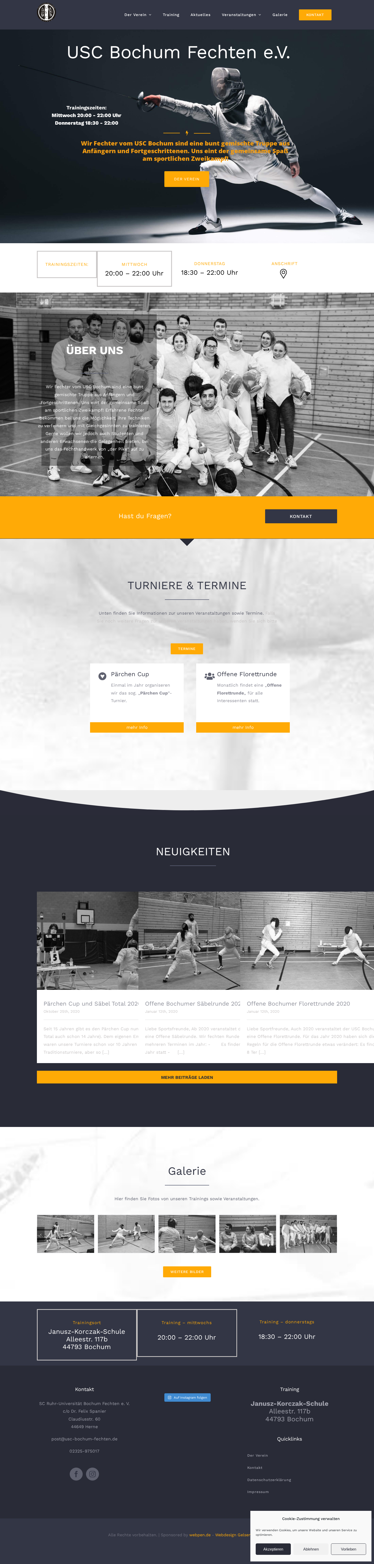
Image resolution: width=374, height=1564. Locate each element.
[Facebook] (76, 1474)
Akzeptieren (273, 1549)
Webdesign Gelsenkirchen (240, 1534)
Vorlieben (348, 1549)
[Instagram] (92, 1474)
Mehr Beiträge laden (187, 1077)
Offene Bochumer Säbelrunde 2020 (212, 936)
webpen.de (200, 1534)
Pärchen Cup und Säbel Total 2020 (111, 936)
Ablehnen (311, 1549)
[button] (41, 1234)
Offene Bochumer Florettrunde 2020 (314, 936)
